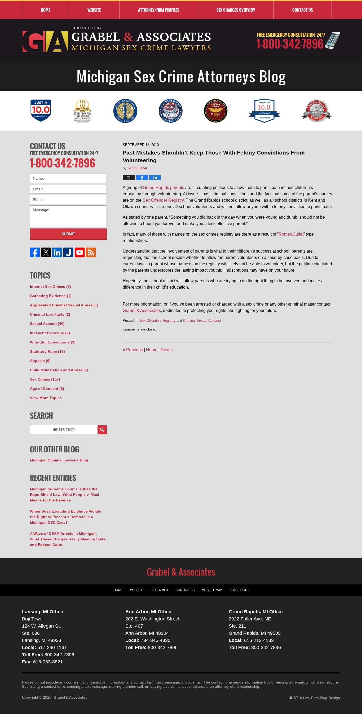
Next (167, 349)
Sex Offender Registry (163, 200)
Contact (302, 10)
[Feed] (90, 252)
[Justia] (68, 252)
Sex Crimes (45, 379)
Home (45, 10)
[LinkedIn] (57, 252)
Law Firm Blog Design (314, 698)
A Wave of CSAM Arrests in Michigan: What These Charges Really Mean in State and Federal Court (67, 539)
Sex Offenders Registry (157, 321)
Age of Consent (47, 388)
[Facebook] (35, 252)
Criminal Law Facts (50, 314)
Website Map (212, 590)
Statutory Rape (47, 351)
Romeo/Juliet (291, 234)
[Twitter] (46, 252)
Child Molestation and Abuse (59, 370)
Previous (133, 349)
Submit (68, 234)
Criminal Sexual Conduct (202, 321)
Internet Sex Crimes (50, 286)
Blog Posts (238, 590)
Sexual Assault (47, 323)
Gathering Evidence (51, 296)
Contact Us (47, 146)
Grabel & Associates (142, 310)
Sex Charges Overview (236, 10)
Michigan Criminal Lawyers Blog (59, 460)
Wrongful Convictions (53, 342)
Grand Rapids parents (163, 187)
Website (94, 10)
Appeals (40, 361)
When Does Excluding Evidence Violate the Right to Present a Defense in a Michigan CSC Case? (65, 517)
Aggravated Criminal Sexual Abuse (64, 305)
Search (102, 429)
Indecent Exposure (50, 333)
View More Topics (46, 398)
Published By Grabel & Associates (298, 40)
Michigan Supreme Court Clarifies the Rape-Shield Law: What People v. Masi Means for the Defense (64, 494)
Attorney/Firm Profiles (158, 10)
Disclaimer (159, 590)
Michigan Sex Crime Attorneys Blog (117, 40)
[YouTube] (79, 252)
